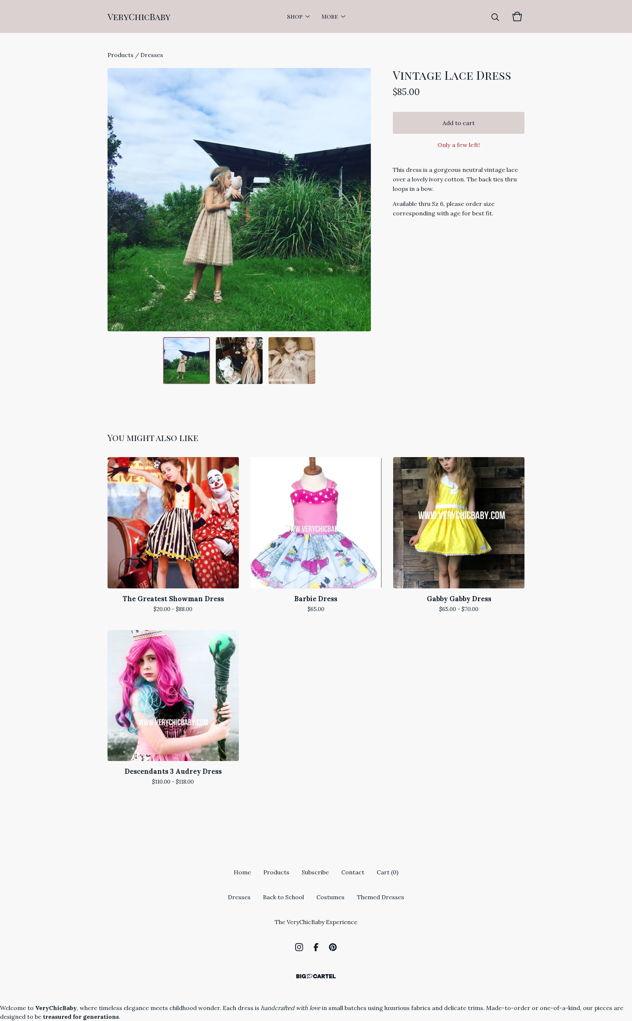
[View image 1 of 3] (186, 360)
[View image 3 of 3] (291, 360)
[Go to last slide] (118, 199)
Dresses (151, 55)
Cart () (387, 872)
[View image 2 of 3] (239, 360)
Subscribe (315, 872)
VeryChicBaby (139, 16)
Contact (352, 872)
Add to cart (459, 123)
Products (120, 55)
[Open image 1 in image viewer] (239, 199)
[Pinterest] (332, 947)
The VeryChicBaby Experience (316, 922)
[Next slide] (360, 199)
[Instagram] (299, 947)
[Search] (495, 16)
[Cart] (517, 16)
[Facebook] (316, 947)
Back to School (283, 897)
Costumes (330, 897)
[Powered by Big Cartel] (316, 976)
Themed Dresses (380, 897)
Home (242, 872)
